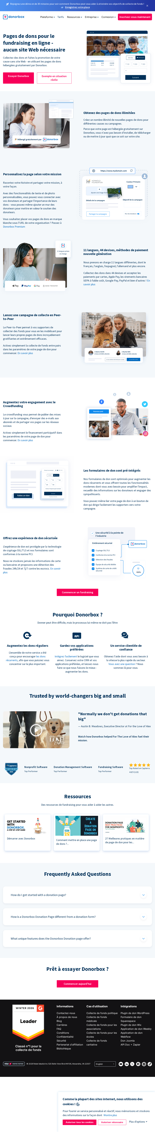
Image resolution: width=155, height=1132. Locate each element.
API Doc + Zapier (130, 1044)
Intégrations (129, 1006)
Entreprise (91, 16)
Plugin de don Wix (131, 1024)
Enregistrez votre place (77, 7)
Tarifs (60, 16)
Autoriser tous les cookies (79, 1122)
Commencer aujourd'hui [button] (77, 984)
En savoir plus (25, 353)
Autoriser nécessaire (112, 1122)
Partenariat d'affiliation (70, 1044)
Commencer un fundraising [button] (77, 592)
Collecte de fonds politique (102, 1013)
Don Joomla (128, 1040)
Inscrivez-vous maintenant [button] (134, 16)
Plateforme (46, 16)
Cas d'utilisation (97, 1006)
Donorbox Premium (14, 226)
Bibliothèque (64, 1048)
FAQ (59, 1028)
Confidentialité (65, 1036)
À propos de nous (67, 1017)
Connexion (107, 16)
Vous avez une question (122, 664)
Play (36, 730)
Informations (65, 1006)
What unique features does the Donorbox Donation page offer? (51, 938)
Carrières (62, 1024)
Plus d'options (137, 1121)
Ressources (73, 16)
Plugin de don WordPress (135, 1013)
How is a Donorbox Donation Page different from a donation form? (53, 917)
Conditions (63, 1032)
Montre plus (110, 1115)
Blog (59, 1020)
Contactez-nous (66, 1013)
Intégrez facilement (66, 656)
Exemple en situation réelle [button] (54, 78)
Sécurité (61, 1040)
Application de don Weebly (136, 1028)
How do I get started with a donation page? (38, 895)
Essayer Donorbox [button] (18, 76)
